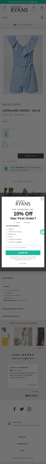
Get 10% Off (23, 252)
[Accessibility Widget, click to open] (42, 232)
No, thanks (23, 263)
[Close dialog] (42, 198)
